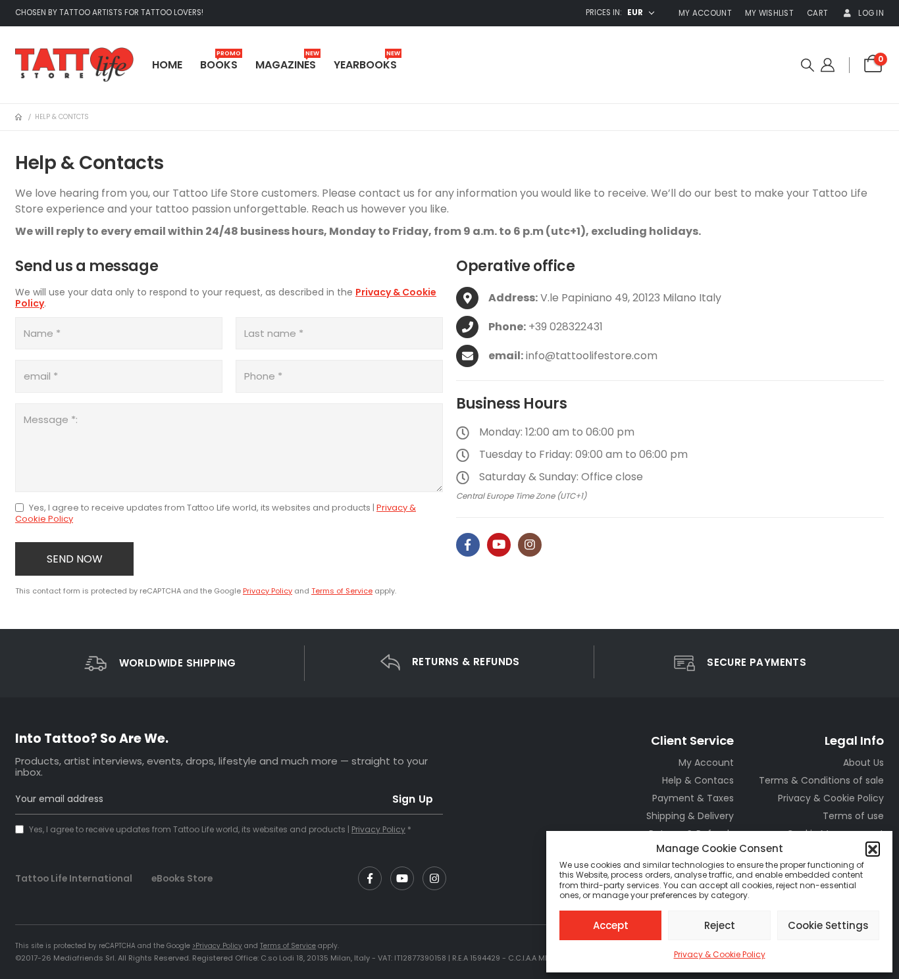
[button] (872, 848)
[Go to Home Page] (18, 117)
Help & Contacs (698, 780)
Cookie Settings (828, 925)
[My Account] (827, 65)
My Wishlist (769, 13)
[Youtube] (499, 545)
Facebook (370, 878)
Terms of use (853, 815)
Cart (817, 13)
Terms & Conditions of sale (821, 780)
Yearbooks (367, 62)
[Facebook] (468, 545)
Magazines (287, 62)
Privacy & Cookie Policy (719, 954)
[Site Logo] (74, 64)
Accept (611, 925)
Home (167, 64)
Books (220, 62)
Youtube (402, 878)
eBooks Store (182, 878)
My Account (705, 13)
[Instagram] (530, 545)
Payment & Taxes (693, 798)
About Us (863, 762)
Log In (871, 13)
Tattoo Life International (73, 878)
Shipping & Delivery (690, 815)
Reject (719, 925)
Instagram (434, 878)
